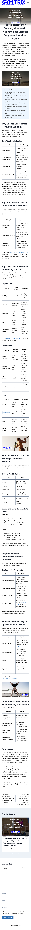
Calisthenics (15, 21)
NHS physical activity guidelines (18, 252)
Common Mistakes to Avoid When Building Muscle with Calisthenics (15, 114)
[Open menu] (28, 3)
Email (3, 900)
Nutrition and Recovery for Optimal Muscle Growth (15, 111)
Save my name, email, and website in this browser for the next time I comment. (14, 912)
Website (4, 907)
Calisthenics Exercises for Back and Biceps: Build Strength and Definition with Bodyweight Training (23, 798)
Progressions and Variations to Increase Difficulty (16, 107)
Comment (5, 873)
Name (4, 893)
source (18, 646)
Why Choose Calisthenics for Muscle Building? (15, 93)
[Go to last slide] (4, 835)
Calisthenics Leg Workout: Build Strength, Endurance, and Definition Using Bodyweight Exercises (8, 798)
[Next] (26, 835)
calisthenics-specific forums (14, 338)
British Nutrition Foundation (10, 679)
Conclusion (9, 117)
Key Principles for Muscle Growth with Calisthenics (16, 96)
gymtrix (6, 848)
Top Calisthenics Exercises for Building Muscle (16, 100)
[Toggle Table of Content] (26, 90)
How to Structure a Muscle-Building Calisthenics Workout (15, 103)
